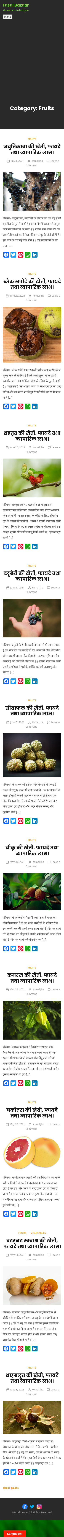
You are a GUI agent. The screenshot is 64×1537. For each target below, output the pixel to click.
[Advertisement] (32, 53)
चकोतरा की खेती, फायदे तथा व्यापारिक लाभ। (32, 1113)
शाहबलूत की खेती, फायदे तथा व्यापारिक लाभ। (32, 1378)
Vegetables (38, 1233)
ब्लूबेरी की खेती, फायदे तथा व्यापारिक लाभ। (32, 576)
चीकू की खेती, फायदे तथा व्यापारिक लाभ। (32, 850)
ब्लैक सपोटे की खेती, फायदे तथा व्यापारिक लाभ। (32, 284)
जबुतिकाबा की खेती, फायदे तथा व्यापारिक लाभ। (32, 149)
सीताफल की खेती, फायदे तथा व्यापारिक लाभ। (32, 711)
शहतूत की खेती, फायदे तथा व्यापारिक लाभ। (32, 436)
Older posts (11, 1488)
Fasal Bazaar (16, 5)
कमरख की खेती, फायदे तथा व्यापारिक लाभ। (32, 978)
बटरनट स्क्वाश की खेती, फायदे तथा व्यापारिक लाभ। (32, 1243)
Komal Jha (37, 160)
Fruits (32, 139)
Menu (7, 16)
